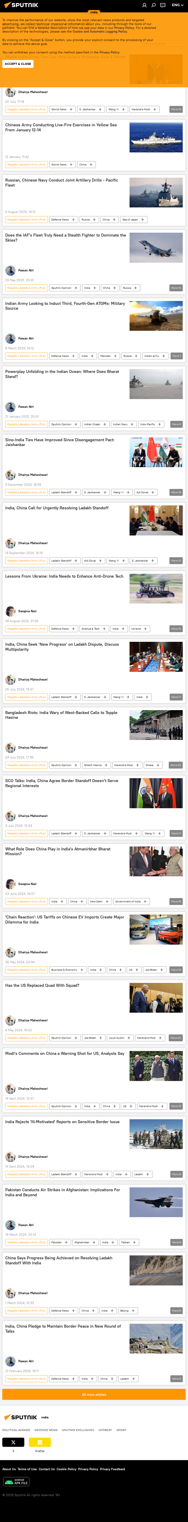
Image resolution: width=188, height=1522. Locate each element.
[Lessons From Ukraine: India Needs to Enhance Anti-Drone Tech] (156, 589)
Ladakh (138, 1174)
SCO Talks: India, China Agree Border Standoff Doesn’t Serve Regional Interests (61, 783)
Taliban (125, 1242)
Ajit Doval (142, 492)
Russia (86, 219)
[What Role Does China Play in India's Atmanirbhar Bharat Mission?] (156, 861)
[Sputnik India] (22, 9)
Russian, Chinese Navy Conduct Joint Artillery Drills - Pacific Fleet (61, 183)
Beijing (124, 1310)
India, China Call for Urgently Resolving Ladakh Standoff (56, 507)
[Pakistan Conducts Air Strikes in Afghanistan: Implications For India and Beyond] (156, 1202)
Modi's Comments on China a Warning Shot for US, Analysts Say (64, 1053)
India (87, 288)
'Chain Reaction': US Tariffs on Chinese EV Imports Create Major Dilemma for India (64, 920)
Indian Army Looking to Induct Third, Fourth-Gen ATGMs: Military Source (65, 306)
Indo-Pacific (147, 424)
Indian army (151, 356)
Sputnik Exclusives (78, 1430)
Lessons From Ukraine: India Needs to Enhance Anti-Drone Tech (64, 576)
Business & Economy (64, 969)
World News (58, 109)
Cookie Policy (66, 1469)
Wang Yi (113, 109)
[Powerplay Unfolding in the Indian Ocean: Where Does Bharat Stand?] (156, 384)
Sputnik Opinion (61, 288)
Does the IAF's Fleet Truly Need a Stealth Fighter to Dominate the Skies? (65, 238)
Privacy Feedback (112, 1469)
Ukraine (136, 628)
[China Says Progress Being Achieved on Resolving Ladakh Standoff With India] (156, 1270)
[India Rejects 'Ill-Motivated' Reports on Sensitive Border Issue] (156, 1134)
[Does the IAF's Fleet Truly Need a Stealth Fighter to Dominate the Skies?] (156, 247)
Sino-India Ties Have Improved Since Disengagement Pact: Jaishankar (59, 442)
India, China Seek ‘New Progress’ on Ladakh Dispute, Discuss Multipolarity (62, 647)
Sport (121, 1430)
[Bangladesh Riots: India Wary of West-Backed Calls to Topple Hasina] (156, 725)
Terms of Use (27, 1469)
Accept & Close (18, 63)
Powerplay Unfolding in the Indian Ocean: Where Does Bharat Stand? (62, 374)
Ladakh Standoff (61, 492)
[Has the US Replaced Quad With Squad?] (156, 998)
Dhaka (149, 765)
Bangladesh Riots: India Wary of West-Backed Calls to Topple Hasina (61, 715)
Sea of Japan (130, 219)
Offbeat (105, 1430)
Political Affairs (16, 1430)
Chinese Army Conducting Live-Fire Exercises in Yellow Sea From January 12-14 (61, 127)
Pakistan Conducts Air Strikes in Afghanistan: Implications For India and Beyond (62, 1192)
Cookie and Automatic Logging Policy (100, 31)
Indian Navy (120, 424)
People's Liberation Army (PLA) (26, 109)
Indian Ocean (92, 424)
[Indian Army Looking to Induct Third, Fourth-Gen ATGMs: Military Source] (156, 316)
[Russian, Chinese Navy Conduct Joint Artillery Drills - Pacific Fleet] (156, 192)
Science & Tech (91, 628)
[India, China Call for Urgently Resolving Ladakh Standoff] (156, 520)
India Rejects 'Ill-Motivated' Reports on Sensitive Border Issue (62, 1121)
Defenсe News (60, 219)
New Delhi (96, 901)
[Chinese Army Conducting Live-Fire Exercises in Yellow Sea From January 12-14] (156, 137)
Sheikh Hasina (93, 765)
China (82, 164)
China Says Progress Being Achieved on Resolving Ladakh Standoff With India (58, 1260)
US (130, 969)
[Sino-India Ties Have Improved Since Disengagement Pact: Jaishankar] (156, 452)
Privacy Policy (124, 28)
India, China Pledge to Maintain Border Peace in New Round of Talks (63, 1329)
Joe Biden (151, 969)
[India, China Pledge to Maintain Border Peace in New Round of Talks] (156, 1339)
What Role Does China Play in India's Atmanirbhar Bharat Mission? (57, 851)
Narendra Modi (141, 109)
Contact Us (47, 1469)
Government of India (128, 901)
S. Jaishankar (87, 109)
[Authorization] (144, 5)
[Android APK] (16, 1482)
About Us (9, 1469)
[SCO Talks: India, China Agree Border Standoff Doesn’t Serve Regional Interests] (156, 793)
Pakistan (105, 356)
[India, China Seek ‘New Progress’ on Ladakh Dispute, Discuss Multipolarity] (156, 657)
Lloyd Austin (116, 1037)
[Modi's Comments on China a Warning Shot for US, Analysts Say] (156, 1066)
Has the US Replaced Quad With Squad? (42, 985)
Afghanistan (82, 1242)
